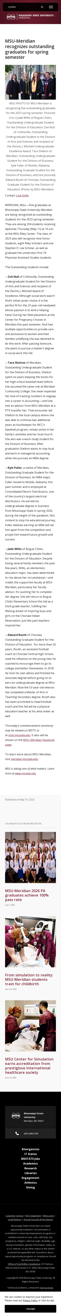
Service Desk (46, 1287)
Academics (30, 1163)
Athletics (30, 1182)
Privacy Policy (30, 1300)
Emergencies (30, 1149)
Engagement (30, 1178)
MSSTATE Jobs (30, 1159)
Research (30, 1168)
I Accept (30, 1308)
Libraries (31, 1173)
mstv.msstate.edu (19, 735)
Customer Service (15, 1215)
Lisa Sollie (22, 195)
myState (13, 7)
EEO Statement (33, 1215)
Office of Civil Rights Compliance (24, 1264)
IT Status (30, 1154)
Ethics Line (48, 1215)
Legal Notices (14, 1219)
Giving (30, 1187)
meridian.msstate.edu (24, 759)
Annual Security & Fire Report (38, 1219)
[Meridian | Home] (30, 16)
